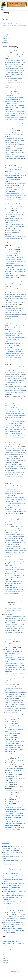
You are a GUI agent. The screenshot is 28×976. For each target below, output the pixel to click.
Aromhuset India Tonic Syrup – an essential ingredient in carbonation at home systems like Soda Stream (14, 575)
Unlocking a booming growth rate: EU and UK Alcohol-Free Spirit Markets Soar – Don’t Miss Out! (15, 195)
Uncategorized (13, 712)
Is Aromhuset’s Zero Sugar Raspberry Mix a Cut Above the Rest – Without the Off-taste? (15, 499)
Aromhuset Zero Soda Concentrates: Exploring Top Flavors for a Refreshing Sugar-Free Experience (14, 351)
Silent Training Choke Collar (10, 23)
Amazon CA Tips (13, 50)
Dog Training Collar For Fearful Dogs (15, 778)
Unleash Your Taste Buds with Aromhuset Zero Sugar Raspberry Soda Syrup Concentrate (15, 398)
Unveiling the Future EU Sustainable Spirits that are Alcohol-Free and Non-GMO (14, 189)
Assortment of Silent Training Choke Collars (14, 25)
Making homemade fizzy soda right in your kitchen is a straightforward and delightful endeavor (14, 536)
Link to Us (6, 32)
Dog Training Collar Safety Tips (13, 753)
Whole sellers (6, 38)
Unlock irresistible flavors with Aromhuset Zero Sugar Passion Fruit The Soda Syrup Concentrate (15, 511)
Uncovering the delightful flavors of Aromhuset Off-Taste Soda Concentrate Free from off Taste (15, 542)
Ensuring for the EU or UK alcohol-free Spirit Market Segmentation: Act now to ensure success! (15, 128)
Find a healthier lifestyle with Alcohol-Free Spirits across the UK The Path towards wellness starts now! (14, 54)
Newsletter (6, 34)
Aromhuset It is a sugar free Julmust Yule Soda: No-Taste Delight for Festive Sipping (15, 368)
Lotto (10, 614)
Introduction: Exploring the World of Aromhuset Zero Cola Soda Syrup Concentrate (14, 333)
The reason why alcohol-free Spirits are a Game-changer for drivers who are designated (15, 290)
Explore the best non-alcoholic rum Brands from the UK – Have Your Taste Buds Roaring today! (15, 62)
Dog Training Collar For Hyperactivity (15, 786)
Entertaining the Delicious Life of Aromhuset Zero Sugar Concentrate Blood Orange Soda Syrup (14, 517)
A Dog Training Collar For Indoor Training (14, 914)
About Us (5, 36)
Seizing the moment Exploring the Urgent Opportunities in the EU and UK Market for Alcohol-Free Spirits (15, 205)
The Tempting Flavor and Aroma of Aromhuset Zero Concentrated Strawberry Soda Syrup (14, 357)
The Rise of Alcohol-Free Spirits (13, 179)
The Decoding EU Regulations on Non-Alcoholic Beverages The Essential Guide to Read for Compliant (15, 113)
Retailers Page (7, 29)
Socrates (17, 971)
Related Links (6, 31)
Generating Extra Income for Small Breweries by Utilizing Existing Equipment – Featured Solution (13, 608)
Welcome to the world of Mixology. (14, 123)
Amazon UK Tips (13, 306)
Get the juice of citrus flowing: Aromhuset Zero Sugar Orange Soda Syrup (14, 493)
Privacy (5, 40)
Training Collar (13, 649)
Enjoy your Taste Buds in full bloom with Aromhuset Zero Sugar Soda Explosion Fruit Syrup (15, 569)
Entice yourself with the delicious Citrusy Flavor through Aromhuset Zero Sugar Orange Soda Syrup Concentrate (15, 380)
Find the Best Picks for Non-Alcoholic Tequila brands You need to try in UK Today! (14, 214)
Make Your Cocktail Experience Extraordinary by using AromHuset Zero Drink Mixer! (15, 460)
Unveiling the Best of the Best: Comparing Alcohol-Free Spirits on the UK (14, 265)
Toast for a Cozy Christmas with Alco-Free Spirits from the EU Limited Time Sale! (14, 226)
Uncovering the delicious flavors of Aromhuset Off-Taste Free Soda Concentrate (14, 310)
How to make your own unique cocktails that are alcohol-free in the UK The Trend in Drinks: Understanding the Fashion (15, 84)
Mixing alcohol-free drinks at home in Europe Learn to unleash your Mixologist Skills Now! (15, 253)
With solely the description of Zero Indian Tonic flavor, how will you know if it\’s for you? (15, 823)
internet (11, 604)
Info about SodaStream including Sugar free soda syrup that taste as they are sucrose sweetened (14, 815)
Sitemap (5, 42)
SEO (10, 643)
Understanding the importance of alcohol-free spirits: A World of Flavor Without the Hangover (14, 68)
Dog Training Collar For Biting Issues (14, 725)
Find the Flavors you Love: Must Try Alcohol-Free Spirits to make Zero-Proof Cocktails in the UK (15, 175)
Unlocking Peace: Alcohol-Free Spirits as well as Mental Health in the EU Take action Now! (15, 119)
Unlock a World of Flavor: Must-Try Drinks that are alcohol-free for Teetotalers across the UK (14, 259)
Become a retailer (7, 27)
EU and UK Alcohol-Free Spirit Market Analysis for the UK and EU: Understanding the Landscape (15, 242)
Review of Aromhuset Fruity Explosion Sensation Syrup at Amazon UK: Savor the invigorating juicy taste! (15, 374)
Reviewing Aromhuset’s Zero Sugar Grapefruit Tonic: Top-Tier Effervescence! (14, 487)
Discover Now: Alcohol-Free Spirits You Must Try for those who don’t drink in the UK (15, 271)
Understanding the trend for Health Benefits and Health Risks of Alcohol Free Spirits (14, 140)
